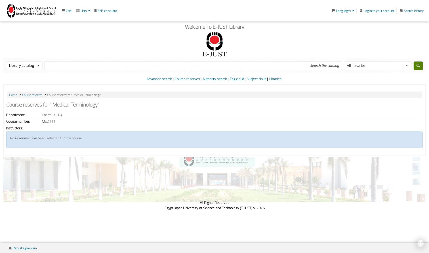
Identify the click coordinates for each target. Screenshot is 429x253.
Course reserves (187, 78)
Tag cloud (237, 78)
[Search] (418, 66)
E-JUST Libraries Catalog (15, 10)
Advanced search (159, 78)
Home (13, 95)
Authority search (215, 78)
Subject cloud (256, 78)
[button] (66, 10)
